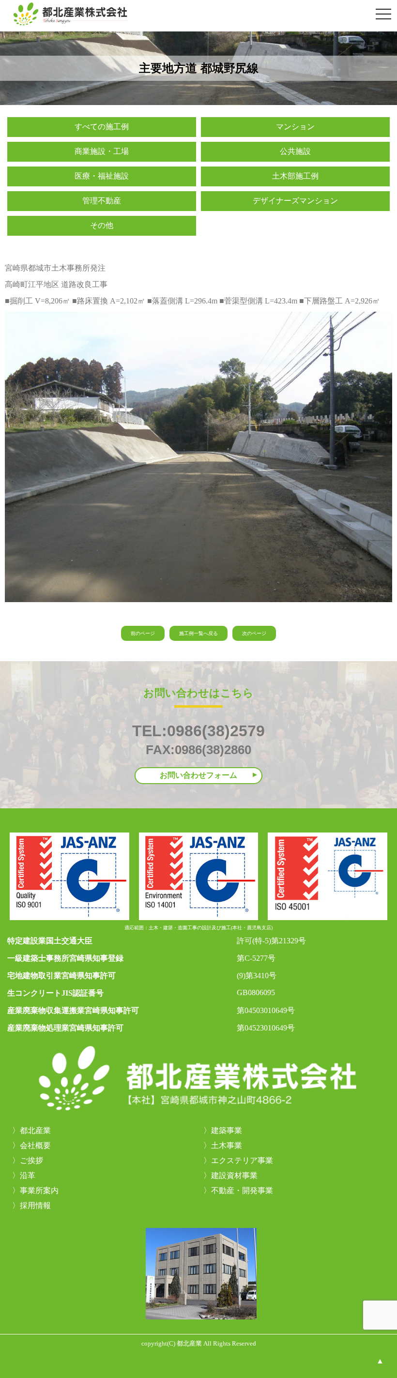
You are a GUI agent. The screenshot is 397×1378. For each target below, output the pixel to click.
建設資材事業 (234, 1175)
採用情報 (35, 1205)
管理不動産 (101, 201)
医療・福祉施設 (102, 176)
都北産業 (35, 1130)
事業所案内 (39, 1190)
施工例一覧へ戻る (198, 633)
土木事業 (226, 1145)
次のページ (254, 633)
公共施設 (295, 151)
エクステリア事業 (242, 1160)
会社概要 (35, 1145)
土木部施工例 (295, 176)
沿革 (27, 1175)
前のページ (143, 633)
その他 (101, 225)
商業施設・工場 (102, 151)
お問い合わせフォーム (198, 775)
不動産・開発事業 (242, 1190)
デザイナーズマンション (295, 201)
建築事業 (226, 1130)
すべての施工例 (102, 126)
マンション (295, 126)
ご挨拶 (31, 1160)
